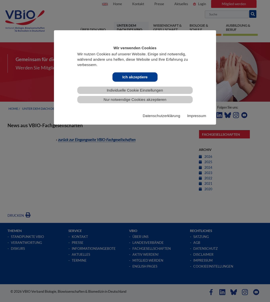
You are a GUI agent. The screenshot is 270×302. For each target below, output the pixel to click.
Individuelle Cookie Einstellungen (135, 90)
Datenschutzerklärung (161, 116)
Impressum (196, 116)
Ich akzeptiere (135, 77)
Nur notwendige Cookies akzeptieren (135, 100)
